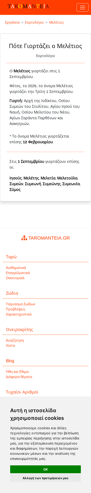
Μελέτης (31, 178)
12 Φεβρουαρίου (38, 142)
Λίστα (10, 345)
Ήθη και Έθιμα (17, 372)
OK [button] (45, 469)
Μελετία (48, 178)
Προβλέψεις (15, 309)
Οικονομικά (15, 278)
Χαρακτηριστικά (19, 314)
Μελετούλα (67, 178)
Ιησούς (16, 178)
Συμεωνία (71, 184)
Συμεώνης (52, 184)
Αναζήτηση (15, 340)
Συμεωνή (33, 184)
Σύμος (15, 190)
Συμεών (16, 184)
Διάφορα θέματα (19, 377)
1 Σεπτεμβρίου (31, 161)
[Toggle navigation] (82, 7)
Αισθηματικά (16, 268)
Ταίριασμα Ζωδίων (20, 304)
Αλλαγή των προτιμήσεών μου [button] (45, 478)
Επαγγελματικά (18, 273)
